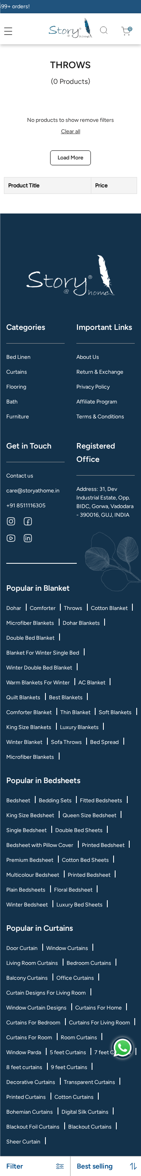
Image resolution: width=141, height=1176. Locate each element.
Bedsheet (18, 800)
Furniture (17, 416)
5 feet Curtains (68, 1052)
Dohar (13, 608)
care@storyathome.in (33, 490)
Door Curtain (22, 948)
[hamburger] (8, 31)
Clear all (70, 131)
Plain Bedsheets (25, 890)
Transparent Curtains (89, 1082)
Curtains (16, 372)
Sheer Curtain (23, 1141)
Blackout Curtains (90, 1127)
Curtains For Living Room (99, 1022)
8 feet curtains (24, 1067)
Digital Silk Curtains (84, 1112)
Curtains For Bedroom (33, 1022)
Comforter (43, 608)
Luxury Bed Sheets (79, 904)
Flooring (16, 387)
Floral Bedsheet (73, 890)
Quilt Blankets (23, 697)
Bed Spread (104, 742)
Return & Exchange (99, 372)
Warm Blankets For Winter (38, 682)
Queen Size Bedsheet (89, 815)
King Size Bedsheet (30, 815)
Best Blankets (66, 697)
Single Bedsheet (26, 830)
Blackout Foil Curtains (33, 1127)
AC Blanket (91, 682)
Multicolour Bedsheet (32, 875)
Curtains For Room (29, 1037)
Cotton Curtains (74, 1097)
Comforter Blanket (29, 712)
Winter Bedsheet (27, 904)
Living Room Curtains (32, 963)
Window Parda (23, 1052)
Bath (12, 401)
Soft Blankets (115, 712)
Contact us (19, 475)
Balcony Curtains (27, 978)
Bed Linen (18, 357)
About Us (87, 357)
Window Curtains (67, 948)
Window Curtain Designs (36, 1007)
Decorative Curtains (30, 1082)
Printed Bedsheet (103, 845)
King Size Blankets (28, 727)
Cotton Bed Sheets (85, 860)
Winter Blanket (24, 742)
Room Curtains (79, 1037)
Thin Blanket (75, 712)
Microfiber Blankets (30, 623)
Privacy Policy (93, 387)
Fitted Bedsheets (101, 800)
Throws (73, 608)
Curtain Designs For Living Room (46, 993)
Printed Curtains (26, 1097)
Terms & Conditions (100, 416)
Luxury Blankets (79, 727)
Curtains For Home (98, 1007)
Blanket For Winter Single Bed (42, 653)
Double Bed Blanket (30, 638)
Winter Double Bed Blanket (39, 667)
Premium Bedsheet (29, 860)
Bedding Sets (55, 800)
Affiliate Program (96, 401)
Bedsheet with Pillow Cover (39, 845)
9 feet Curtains (69, 1067)
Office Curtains (75, 978)
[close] (16, 31)
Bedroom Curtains (89, 963)
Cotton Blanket (109, 608)
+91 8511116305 (25, 505)
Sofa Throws (66, 742)
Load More (70, 157)
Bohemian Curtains (29, 1112)
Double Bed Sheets (79, 830)
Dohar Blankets (81, 623)
